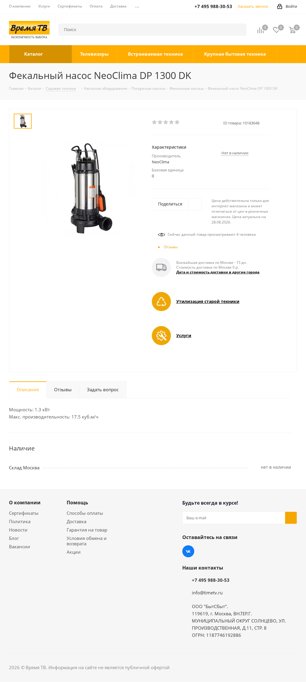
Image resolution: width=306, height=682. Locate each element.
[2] (160, 122)
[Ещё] (287, 54)
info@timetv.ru (207, 593)
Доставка (76, 521)
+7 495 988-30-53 (211, 580)
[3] (166, 122)
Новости (18, 530)
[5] (177, 122)
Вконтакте (188, 551)
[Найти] (239, 30)
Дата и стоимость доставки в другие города (217, 272)
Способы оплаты (85, 513)
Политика (19, 521)
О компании (25, 502)
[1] (154, 122)
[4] (172, 122)
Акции (74, 552)
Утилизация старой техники (207, 301)
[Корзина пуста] (292, 30)
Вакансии (19, 546)
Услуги (183, 335)
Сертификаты (24, 513)
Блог (14, 538)
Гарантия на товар (87, 530)
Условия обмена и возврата (87, 540)
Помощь (77, 502)
